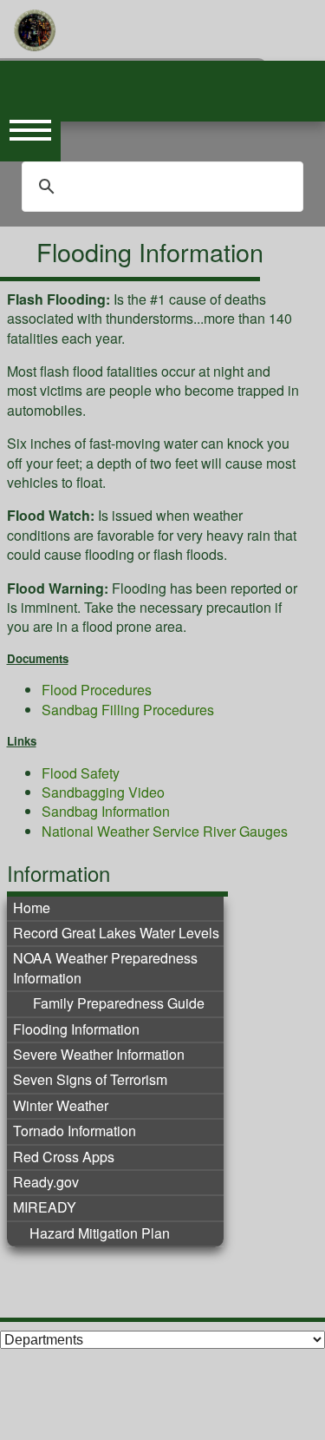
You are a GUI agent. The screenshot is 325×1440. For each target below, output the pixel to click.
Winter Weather (60, 1105)
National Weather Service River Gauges (165, 831)
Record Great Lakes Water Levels (116, 933)
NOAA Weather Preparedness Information (105, 968)
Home (31, 907)
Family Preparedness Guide (117, 1003)
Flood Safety (81, 773)
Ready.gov (46, 1182)
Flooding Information (76, 1029)
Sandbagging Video (103, 792)
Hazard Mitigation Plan (99, 1233)
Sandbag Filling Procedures (128, 710)
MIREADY (44, 1207)
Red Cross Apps (63, 1157)
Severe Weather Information (99, 1054)
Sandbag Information (106, 811)
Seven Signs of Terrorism (90, 1079)
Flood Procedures (97, 690)
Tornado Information (74, 1131)
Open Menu (30, 131)
